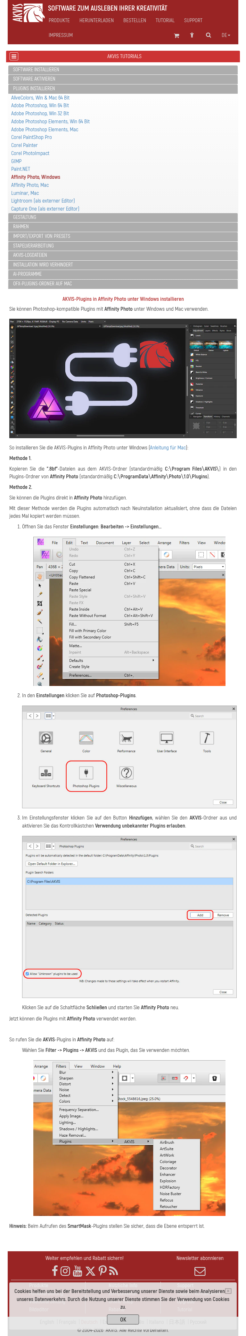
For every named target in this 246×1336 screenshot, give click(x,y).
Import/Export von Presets (41, 236)
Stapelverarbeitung (33, 246)
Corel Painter (24, 145)
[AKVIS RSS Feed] (113, 1271)
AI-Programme (27, 274)
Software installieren (36, 69)
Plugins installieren (34, 88)
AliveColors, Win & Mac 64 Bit (40, 97)
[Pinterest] (103, 1271)
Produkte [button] (59, 20)
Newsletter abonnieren (200, 1258)
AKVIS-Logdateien (30, 255)
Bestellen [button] (134, 20)
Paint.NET (20, 169)
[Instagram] (65, 1271)
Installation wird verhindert (43, 265)
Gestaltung (24, 217)
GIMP (16, 161)
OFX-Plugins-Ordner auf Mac (42, 284)
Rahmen (21, 226)
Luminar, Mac (25, 193)
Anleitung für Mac (168, 447)
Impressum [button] (61, 35)
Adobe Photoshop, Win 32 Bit (40, 113)
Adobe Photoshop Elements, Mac (44, 129)
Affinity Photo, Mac (30, 185)
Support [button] (193, 20)
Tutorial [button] (165, 20)
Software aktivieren (34, 79)
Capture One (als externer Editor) (45, 208)
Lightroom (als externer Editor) (43, 200)
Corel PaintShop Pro (31, 137)
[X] (90, 1271)
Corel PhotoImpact (30, 153)
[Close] (228, 1291)
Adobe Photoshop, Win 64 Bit (40, 105)
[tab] (123, 70)
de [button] (224, 35)
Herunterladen (96, 20)
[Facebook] (55, 1271)
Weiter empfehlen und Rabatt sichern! (84, 1258)
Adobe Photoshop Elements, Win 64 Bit (50, 121)
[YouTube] (77, 1271)
